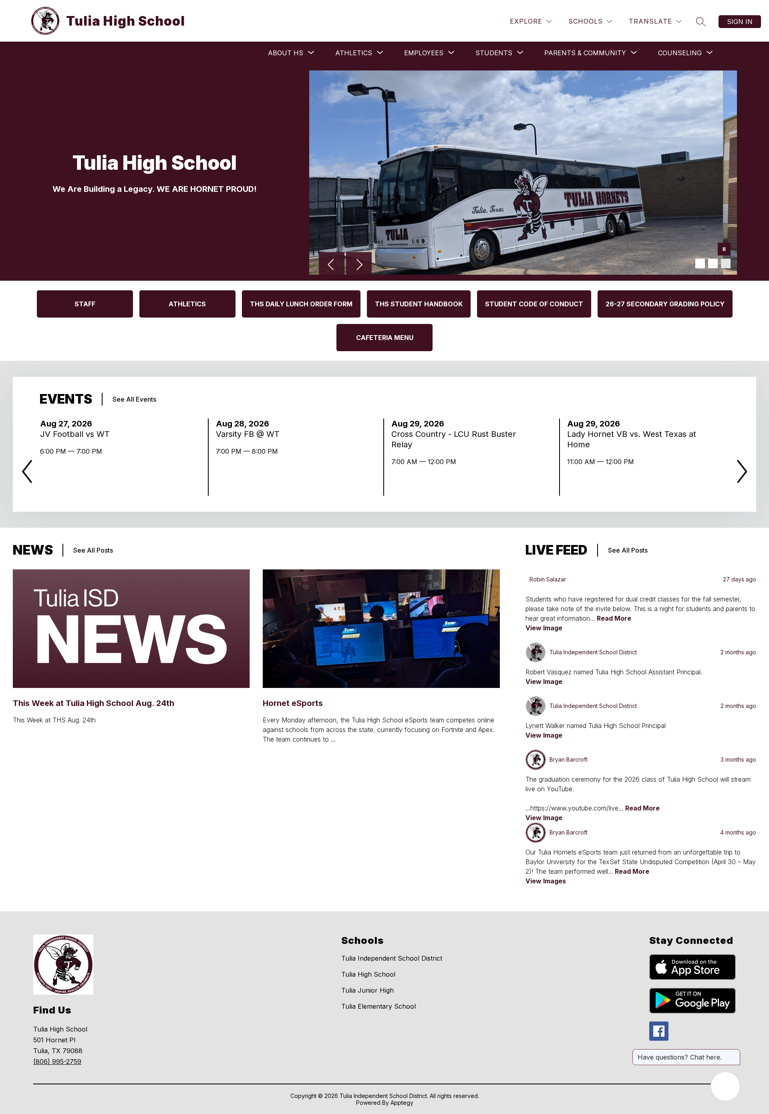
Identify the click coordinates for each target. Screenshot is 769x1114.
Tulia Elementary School (378, 1006)
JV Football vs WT (77, 434)
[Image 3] (726, 263)
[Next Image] (359, 265)
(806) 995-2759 (57, 1062)
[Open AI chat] (725, 1086)
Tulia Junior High (367, 990)
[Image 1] (700, 263)
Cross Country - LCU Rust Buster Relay (453, 439)
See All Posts (93, 550)
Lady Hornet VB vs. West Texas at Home (631, 439)
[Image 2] (713, 263)
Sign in (740, 22)
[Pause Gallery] (724, 250)
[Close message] (733, 1053)
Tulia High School (368, 974)
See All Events (134, 399)
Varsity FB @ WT (250, 434)
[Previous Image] (331, 265)
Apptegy (402, 1102)
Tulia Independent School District (391, 958)
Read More (614, 618)
